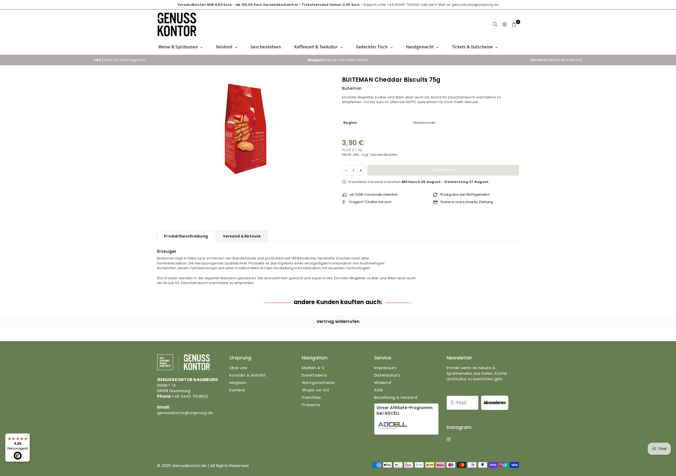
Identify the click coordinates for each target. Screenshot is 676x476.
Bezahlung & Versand (395, 397)
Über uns (238, 367)
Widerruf (382, 382)
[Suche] (495, 24)
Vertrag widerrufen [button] (338, 321)
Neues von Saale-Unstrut (338, 60)
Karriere (237, 390)
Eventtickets (314, 375)
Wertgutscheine (318, 382)
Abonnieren (495, 402)
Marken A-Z (313, 367)
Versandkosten (383, 154)
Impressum (385, 367)
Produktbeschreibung (186, 236)
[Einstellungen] (504, 24)
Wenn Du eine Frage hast (120, 60)
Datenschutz (387, 375)
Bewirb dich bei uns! (556, 60)
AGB (378, 390)
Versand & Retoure (242, 236)
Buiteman (352, 88)
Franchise (311, 397)
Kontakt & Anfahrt (247, 375)
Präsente (311, 405)
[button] (514, 24)
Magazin (237, 382)
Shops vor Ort (315, 390)
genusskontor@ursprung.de (475, 4)
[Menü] (27, 436)
